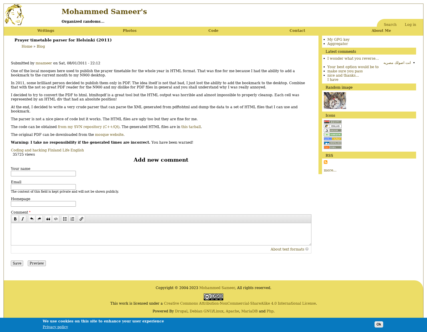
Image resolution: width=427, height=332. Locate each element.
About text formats (287, 249)
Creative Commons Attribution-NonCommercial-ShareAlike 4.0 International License (240, 303)
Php (270, 311)
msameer (44, 63)
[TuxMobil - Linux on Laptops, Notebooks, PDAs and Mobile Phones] (333, 148)
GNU (207, 311)
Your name (20, 169)
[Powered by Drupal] (333, 143)
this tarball (191, 127)
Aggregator (337, 44)
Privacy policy (55, 327)
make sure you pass (345, 71)
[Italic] (22, 218)
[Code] (55, 218)
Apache (232, 311)
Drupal (181, 311)
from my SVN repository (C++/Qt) (88, 127)
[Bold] (15, 218)
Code (213, 31)
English (77, 150)
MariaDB (249, 311)
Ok (379, 324)
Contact (297, 31)
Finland (54, 150)
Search (390, 24)
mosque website (109, 134)
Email (16, 182)
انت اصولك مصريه (397, 63)
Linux (219, 311)
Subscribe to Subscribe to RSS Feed (325, 162)
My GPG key (338, 39)
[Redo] (39, 218)
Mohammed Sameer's (104, 11)
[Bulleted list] (64, 218)
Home (27, 46)
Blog (41, 46)
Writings (45, 31)
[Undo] (31, 218)
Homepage (20, 199)
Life (65, 150)
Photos (130, 31)
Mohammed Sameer (217, 288)
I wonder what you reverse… (353, 58)
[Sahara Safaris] (333, 139)
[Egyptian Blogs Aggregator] (333, 135)
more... (330, 170)
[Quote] (48, 218)
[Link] (81, 218)
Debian (196, 311)
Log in (410, 24)
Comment (19, 212)
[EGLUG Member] (333, 126)
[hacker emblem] (333, 131)
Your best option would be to (353, 67)
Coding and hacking (29, 150)
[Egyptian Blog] (333, 122)
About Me (381, 31)
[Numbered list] (72, 218)
